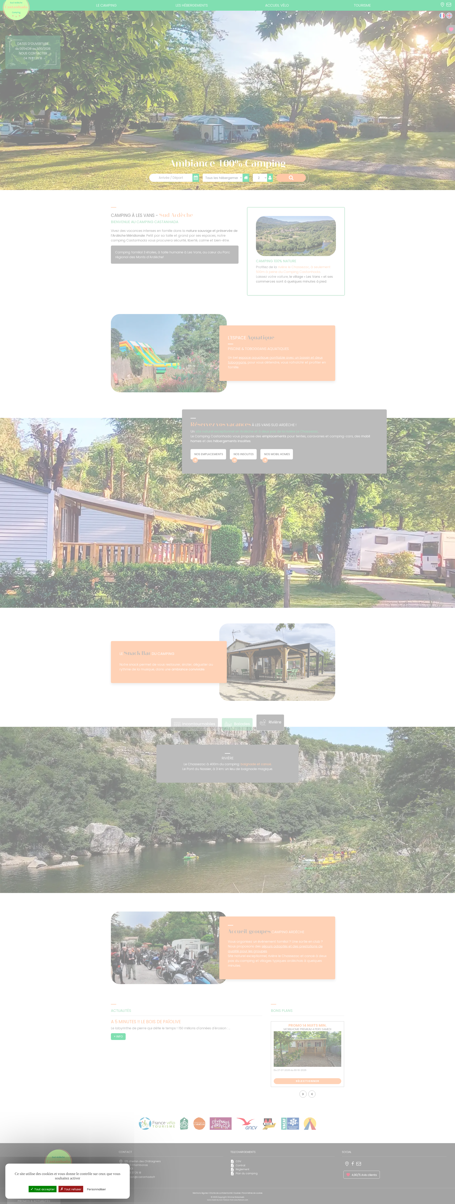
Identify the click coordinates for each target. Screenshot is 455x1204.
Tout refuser (72, 1189)
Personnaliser (96, 1189)
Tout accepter (44, 1189)
